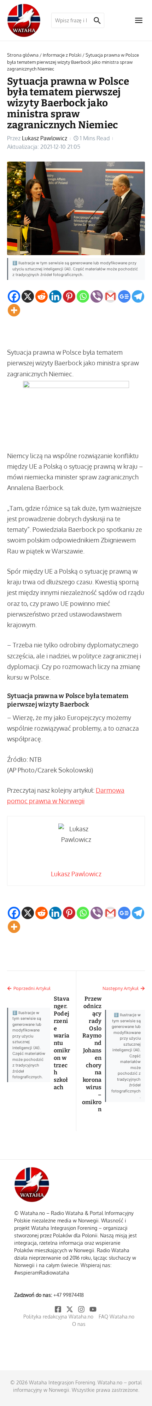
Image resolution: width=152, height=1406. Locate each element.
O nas (79, 1324)
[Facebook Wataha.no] (58, 1309)
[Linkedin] (55, 296)
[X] (28, 296)
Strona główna (23, 55)
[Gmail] (110, 296)
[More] (14, 310)
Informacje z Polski (62, 55)
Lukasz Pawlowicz (44, 138)
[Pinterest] (69, 296)
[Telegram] (138, 296)
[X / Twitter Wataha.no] (70, 1309)
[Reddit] (41, 296)
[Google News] (124, 296)
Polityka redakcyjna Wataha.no (58, 1317)
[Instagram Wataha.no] (82, 1309)
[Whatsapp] (83, 296)
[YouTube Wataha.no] (93, 1309)
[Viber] (96, 296)
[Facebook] (14, 296)
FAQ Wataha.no (116, 1317)
